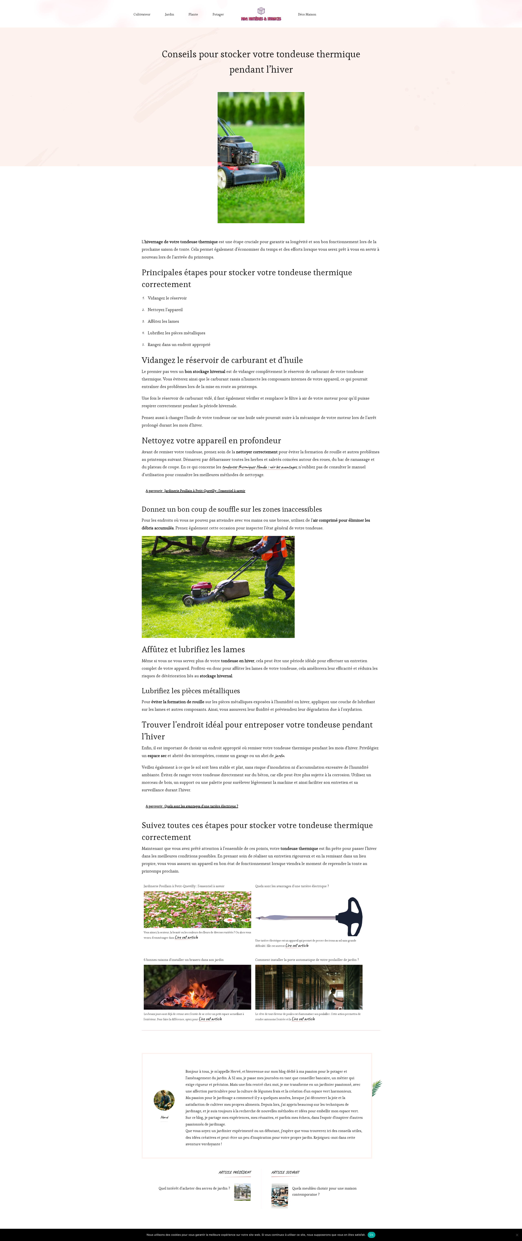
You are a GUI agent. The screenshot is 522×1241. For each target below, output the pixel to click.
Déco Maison (307, 14)
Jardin (169, 14)
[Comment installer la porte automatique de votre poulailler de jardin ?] (309, 968)
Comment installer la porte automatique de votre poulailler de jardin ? (307, 960)
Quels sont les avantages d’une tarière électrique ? (292, 886)
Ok (371, 1234)
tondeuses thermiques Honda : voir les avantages (259, 467)
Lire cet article (186, 937)
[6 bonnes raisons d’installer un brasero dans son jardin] (197, 968)
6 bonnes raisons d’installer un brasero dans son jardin (184, 960)
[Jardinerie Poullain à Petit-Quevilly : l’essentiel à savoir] (197, 895)
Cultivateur (142, 14)
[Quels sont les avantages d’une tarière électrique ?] (309, 895)
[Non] (517, 1235)
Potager (218, 14)
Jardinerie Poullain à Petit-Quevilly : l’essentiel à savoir (184, 886)
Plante (193, 14)
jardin (279, 755)
